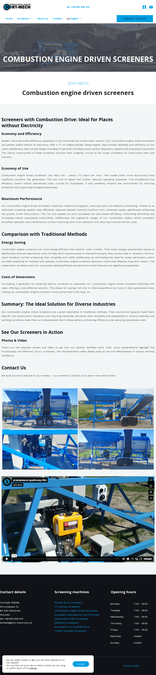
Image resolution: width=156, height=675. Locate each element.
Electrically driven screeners (71, 618)
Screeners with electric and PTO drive (77, 614)
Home (8, 18)
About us (42, 18)
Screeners (23, 18)
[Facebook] (144, 7)
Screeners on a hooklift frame (72, 626)
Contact (57, 18)
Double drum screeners (69, 602)
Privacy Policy (131, 665)
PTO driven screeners (67, 606)
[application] (30, 18)
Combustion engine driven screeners (76, 610)
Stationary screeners (67, 622)
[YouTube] (151, 7)
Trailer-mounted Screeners (71, 630)
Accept (81, 664)
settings (33, 668)
